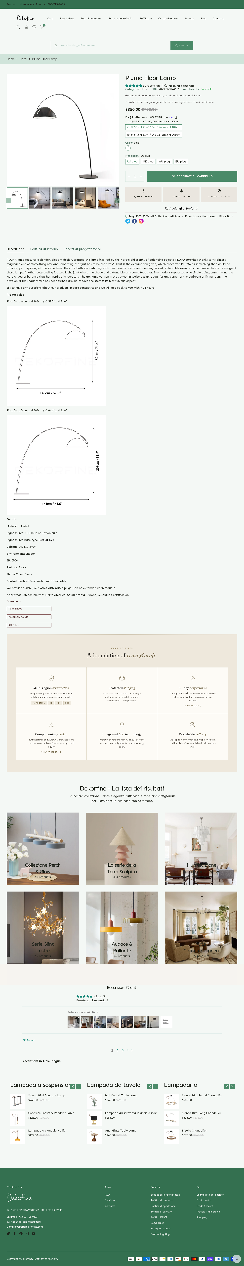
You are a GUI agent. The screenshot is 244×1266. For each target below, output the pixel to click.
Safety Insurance (160, 1228)
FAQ (107, 1194)
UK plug (148, 161)
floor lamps (210, 216)
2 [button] (117, 1050)
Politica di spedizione (163, 1206)
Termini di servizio (161, 1211)
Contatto (110, 1206)
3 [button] (123, 1050)
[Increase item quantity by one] (140, 176)
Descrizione (15, 249)
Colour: (132, 142)
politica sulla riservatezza (165, 1194)
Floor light (226, 216)
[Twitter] (8, 1233)
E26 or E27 (47, 540)
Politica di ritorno (44, 249)
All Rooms (176, 216)
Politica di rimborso (162, 1200)
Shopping (202, 1217)
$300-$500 (142, 216)
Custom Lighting (160, 1234)
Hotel (144, 89)
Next (117, 200)
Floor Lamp (193, 216)
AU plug (164, 161)
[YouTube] (33, 1233)
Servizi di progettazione (82, 249)
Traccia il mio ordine (208, 1211)
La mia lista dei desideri (210, 1194)
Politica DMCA (159, 1217)
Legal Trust (157, 1222)
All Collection (159, 216)
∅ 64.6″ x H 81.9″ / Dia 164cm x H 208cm (153, 134)
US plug (132, 161)
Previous (8, 200)
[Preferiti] (34, 27)
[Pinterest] (21, 1233)
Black (128, 148)
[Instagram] (27, 1233)
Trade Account (205, 1206)
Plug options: (137, 155)
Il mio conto (203, 1200)
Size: (151, 121)
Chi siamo (110, 1200)
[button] (18, 27)
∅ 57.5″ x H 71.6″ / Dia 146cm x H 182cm (153, 127)
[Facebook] (14, 1233)
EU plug (180, 161)
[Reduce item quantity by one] (128, 176)
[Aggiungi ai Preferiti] (14, 1098)
